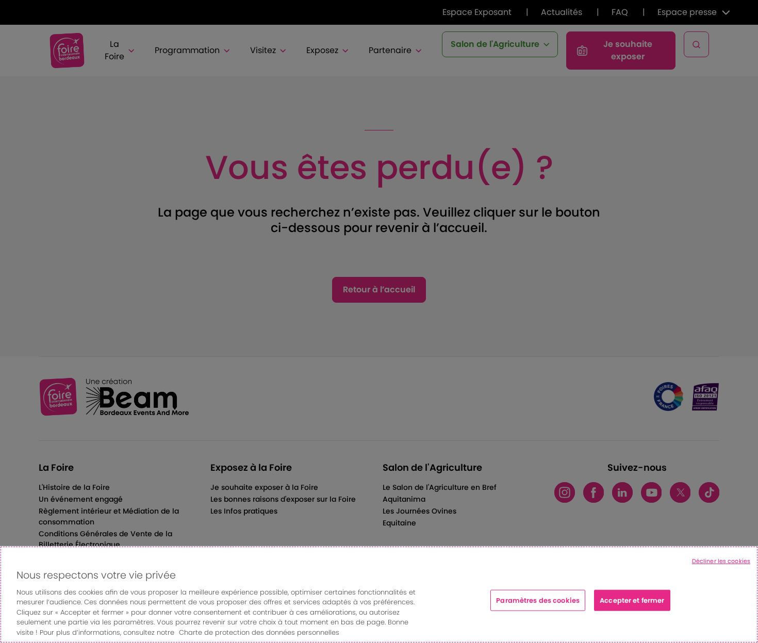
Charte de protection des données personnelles (259, 632)
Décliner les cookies (721, 561)
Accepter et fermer (632, 600)
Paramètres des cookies (538, 600)
